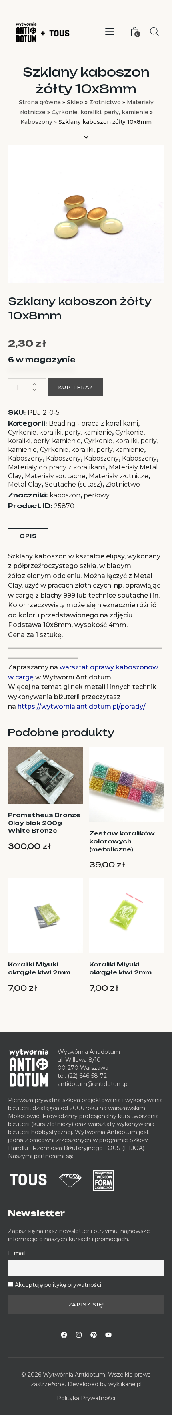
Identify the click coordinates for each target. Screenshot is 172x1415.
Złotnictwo (105, 102)
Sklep (75, 102)
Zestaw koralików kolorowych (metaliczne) (122, 841)
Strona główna (40, 102)
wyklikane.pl (125, 1384)
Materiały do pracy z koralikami (57, 467)
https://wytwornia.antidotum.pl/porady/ (82, 706)
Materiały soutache (55, 476)
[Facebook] (64, 1334)
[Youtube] (108, 1334)
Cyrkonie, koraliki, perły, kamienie (100, 112)
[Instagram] (78, 1334)
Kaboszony (36, 121)
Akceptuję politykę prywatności (58, 1284)
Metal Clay (25, 484)
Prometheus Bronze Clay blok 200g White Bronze (44, 822)
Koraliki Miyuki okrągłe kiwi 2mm (39, 968)
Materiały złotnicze (118, 476)
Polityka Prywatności (86, 1398)
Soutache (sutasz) (73, 484)
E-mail (17, 1253)
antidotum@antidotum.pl (93, 1084)
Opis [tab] (28, 536)
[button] (109, 31)
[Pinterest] (93, 1334)
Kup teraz (75, 387)
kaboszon (65, 495)
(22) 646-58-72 (87, 1075)
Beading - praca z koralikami (93, 423)
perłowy (97, 495)
